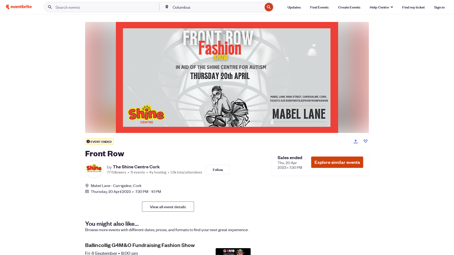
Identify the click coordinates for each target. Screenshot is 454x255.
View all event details (168, 206)
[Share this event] (355, 141)
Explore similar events (337, 162)
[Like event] (365, 141)
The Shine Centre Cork (136, 167)
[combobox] (217, 7)
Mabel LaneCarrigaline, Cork (116, 185)
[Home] (19, 7)
